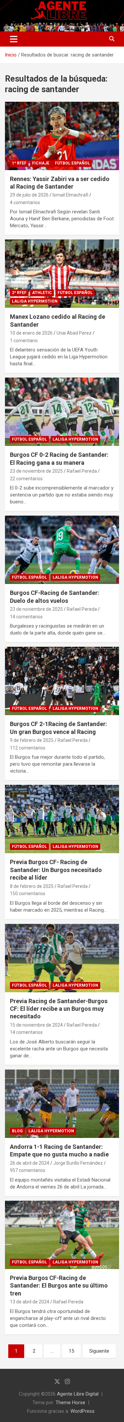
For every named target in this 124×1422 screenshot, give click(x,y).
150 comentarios (27, 893)
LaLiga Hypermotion (35, 301)
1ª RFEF (19, 163)
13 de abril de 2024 (29, 1301)
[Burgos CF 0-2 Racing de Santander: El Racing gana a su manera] (62, 412)
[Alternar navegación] (13, 39)
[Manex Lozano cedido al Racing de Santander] (62, 273)
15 (71, 1351)
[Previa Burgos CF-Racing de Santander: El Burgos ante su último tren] (62, 1234)
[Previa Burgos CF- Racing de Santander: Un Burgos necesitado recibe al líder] (62, 819)
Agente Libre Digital (78, 1394)
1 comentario (24, 340)
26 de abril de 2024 (29, 1163)
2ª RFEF (19, 292)
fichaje (40, 163)
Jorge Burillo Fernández (78, 1163)
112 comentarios (27, 747)
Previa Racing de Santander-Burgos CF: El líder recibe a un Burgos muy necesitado (58, 1009)
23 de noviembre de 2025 (36, 471)
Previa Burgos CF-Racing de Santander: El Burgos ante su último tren (59, 1285)
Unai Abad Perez (74, 333)
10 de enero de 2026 (31, 333)
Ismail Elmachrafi (70, 195)
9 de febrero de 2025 (32, 740)
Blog (17, 1131)
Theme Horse (70, 1402)
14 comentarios (26, 616)
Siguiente (99, 1351)
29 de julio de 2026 (29, 195)
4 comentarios (25, 202)
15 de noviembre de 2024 (36, 1025)
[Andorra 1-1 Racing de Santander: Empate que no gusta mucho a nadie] (62, 1103)
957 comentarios (27, 1170)
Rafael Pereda (82, 471)
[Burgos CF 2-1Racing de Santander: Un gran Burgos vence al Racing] (62, 681)
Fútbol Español (72, 163)
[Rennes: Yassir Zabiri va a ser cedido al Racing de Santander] (62, 135)
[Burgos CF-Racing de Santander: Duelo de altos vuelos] (62, 550)
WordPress (82, 1411)
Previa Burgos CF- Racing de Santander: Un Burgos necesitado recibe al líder (56, 869)
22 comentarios (26, 478)
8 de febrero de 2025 (32, 886)
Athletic (42, 292)
